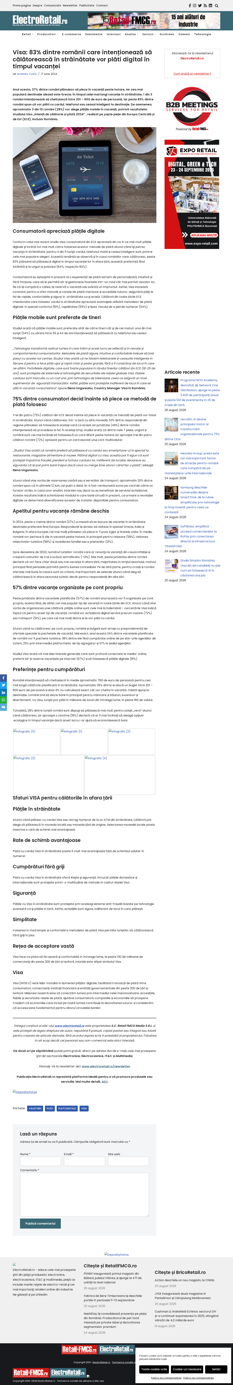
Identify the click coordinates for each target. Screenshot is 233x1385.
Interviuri (114, 34)
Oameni (184, 34)
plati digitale (67, 1108)
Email (69, 1154)
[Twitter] (3, 685)
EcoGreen (167, 34)
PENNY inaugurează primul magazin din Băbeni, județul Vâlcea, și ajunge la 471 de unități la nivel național (113, 1278)
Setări (216, 1369)
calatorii (35, 1108)
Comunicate (52, 5)
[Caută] (215, 5)
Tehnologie (202, 34)
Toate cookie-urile (154, 1369)
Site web (114, 1154)
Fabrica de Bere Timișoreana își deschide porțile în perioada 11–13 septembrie (113, 1298)
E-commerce (71, 34)
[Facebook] (3, 678)
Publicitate (86, 5)
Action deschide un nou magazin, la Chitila (184, 1280)
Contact (102, 5)
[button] (32, 34)
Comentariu (29, 1170)
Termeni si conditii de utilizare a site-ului (80, 1380)
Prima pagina (22, 5)
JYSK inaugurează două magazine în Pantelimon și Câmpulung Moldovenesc (183, 1296)
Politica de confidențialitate (166, 1378)
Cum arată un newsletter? (192, 74)
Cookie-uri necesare (187, 1369)
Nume (25, 1154)
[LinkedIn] (3, 692)
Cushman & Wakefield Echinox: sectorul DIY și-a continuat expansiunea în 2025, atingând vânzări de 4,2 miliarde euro (186, 1315)
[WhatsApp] (3, 700)
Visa (84, 1108)
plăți (50, 1108)
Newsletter (70, 5)
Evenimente (94, 34)
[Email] (3, 707)
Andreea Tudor (27, 74)
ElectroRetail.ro (101, 1362)
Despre (37, 5)
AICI (104, 1082)
